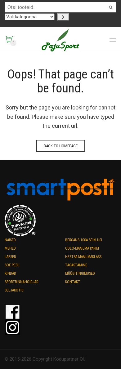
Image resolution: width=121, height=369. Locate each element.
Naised (10, 240)
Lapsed (10, 257)
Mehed (10, 248)
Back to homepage (61, 146)
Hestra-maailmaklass (83, 257)
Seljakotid (14, 290)
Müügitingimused (80, 273)
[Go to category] (63, 17)
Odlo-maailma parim (82, 248)
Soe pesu (12, 265)
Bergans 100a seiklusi (83, 240)
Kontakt (72, 282)
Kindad (10, 273)
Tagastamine (76, 265)
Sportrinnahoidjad (21, 282)
